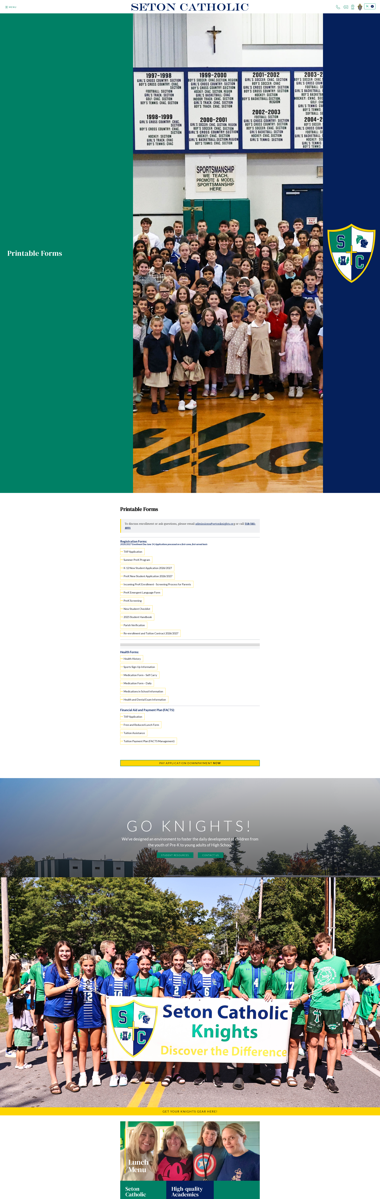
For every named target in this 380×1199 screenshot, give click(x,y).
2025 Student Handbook (138, 617)
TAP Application (133, 551)
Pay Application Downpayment (190, 763)
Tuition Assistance (134, 733)
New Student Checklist (137, 608)
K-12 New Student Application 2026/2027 (148, 568)
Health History (132, 658)
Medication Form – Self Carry (140, 675)
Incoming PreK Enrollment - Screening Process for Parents (157, 584)
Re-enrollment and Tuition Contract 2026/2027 (151, 633)
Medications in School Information (143, 691)
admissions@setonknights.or (214, 523)
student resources (175, 855)
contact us (210, 855)
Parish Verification (134, 625)
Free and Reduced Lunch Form (141, 724)
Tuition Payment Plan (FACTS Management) (149, 741)
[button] (11, 7)
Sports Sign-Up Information (139, 666)
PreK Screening (133, 600)
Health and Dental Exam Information (145, 699)
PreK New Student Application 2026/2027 (148, 576)
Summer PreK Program (137, 559)
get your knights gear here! (190, 1111)
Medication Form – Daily (138, 683)
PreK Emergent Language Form (142, 592)
